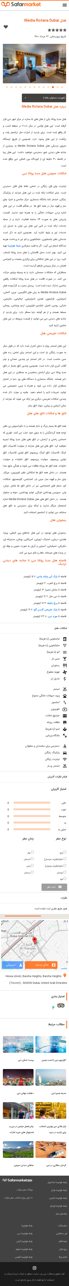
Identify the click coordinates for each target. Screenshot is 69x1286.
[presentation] (63, 63)
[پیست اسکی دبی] (18, 1038)
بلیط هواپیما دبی (25, 1233)
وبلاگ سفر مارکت (25, 1190)
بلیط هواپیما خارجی (58, 1198)
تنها (62, 879)
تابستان (27, 859)
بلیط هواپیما (14, 246)
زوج (62, 853)
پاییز (29, 866)
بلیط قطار (63, 1241)
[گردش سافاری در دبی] (50, 1143)
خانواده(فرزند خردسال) (54, 859)
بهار (29, 853)
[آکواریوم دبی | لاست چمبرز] (50, 1038)
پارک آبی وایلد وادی (47, 577)
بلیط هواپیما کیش (24, 1241)
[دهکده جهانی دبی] (18, 1071)
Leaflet (64, 968)
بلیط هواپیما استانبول (57, 1182)
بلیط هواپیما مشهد (24, 1249)
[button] (62, 87)
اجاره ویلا (63, 1257)
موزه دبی (53, 616)
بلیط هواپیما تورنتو (58, 1206)
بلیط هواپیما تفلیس (24, 1257)
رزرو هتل (63, 1249)
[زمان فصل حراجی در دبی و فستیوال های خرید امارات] (18, 1104)
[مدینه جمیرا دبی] (50, 1071)
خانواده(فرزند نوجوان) (54, 866)
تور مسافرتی (61, 1233)
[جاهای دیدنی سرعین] (18, 1143)
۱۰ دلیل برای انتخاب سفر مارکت (18, 1198)
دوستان (60, 873)
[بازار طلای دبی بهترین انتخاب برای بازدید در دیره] (50, 1104)
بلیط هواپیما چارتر (59, 1190)
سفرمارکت (62, 1226)
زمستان (27, 873)
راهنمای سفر (61, 1214)
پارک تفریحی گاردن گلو (46, 610)
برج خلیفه (52, 603)
